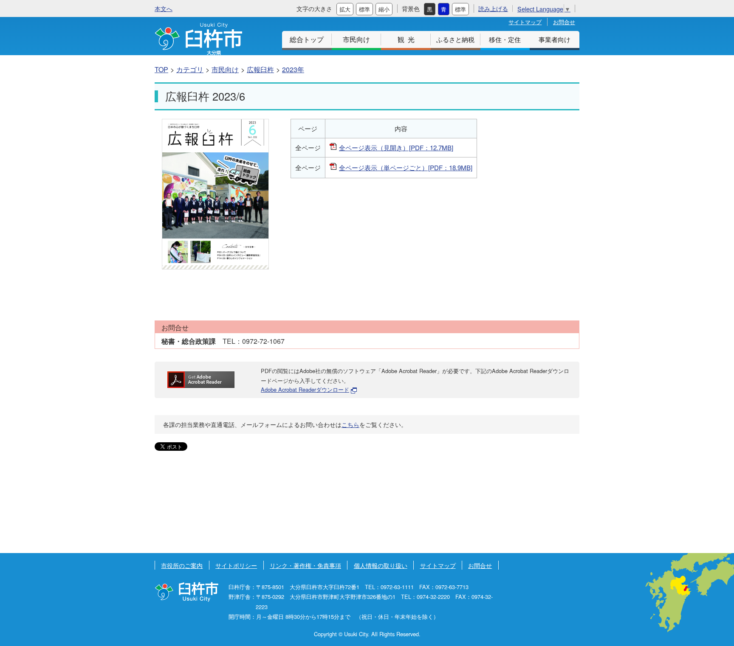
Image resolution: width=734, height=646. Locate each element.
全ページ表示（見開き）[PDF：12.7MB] (396, 147)
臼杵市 (198, 38)
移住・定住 (505, 39)
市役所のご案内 (182, 565)
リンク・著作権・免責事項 (305, 565)
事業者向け (554, 39)
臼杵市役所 (186, 592)
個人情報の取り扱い (380, 565)
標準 (364, 9)
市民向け (356, 39)
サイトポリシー (236, 565)
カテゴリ (189, 69)
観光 (408, 39)
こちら (350, 424)
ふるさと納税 (455, 39)
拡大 (344, 9)
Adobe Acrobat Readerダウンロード (305, 389)
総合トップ (307, 39)
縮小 (384, 9)
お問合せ (564, 22)
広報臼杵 (260, 69)
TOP (161, 69)
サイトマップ (525, 22)
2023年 (293, 69)
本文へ (163, 8)
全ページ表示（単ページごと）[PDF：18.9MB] (405, 167)
